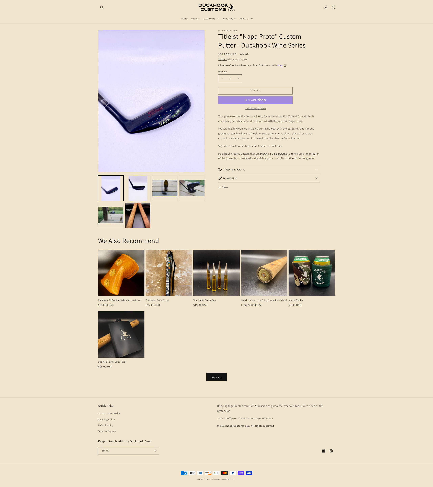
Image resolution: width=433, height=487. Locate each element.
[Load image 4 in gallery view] (192, 188)
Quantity (222, 71)
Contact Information (109, 413)
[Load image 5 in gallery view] (110, 215)
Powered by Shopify (227, 479)
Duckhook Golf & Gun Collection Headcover (119, 300)
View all (216, 377)
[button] (102, 7)
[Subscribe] (155, 451)
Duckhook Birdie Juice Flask (112, 362)
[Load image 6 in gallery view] (138, 215)
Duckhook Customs (211, 479)
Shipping (222, 59)
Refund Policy (105, 425)
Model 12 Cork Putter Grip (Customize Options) (264, 300)
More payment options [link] (255, 108)
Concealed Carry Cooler (157, 300)
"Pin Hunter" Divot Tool (204, 300)
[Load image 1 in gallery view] (110, 188)
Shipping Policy (106, 419)
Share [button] (225, 187)
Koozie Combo (296, 300)
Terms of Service (107, 431)
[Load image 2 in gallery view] (138, 188)
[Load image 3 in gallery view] (165, 188)
